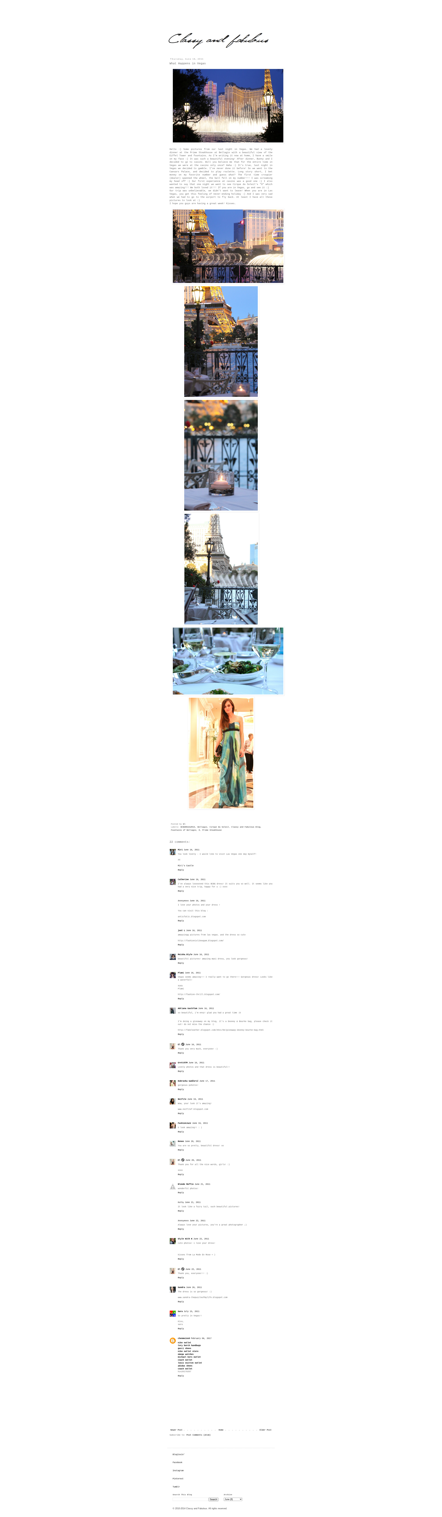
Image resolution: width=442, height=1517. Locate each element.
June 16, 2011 (191, 850)
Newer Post (176, 1430)
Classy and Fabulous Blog (245, 827)
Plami (181, 973)
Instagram (178, 1470)
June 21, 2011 (202, 1184)
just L (181, 930)
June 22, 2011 (197, 1221)
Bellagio (202, 827)
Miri (180, 850)
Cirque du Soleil (219, 827)
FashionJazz (184, 1123)
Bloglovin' (179, 1454)
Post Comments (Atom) (198, 1435)
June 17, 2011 (207, 1081)
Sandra (181, 1287)
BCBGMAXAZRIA (188, 827)
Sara (180, 1311)
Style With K (185, 1239)
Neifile (182, 1099)
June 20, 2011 (193, 1141)
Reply (181, 870)
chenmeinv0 (184, 1338)
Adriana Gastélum (187, 1008)
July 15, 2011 (191, 1311)
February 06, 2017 (201, 1338)
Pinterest (178, 1479)
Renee (181, 1141)
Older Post (266, 1430)
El (185, 824)
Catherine (183, 879)
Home (221, 1430)
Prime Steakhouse (212, 830)
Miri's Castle (186, 866)
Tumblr (176, 1487)
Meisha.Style (185, 954)
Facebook (177, 1462)
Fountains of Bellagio (183, 830)
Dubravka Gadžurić (188, 1081)
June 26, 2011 (194, 1287)
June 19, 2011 (195, 1099)
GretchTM (183, 1063)
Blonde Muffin (186, 1184)
